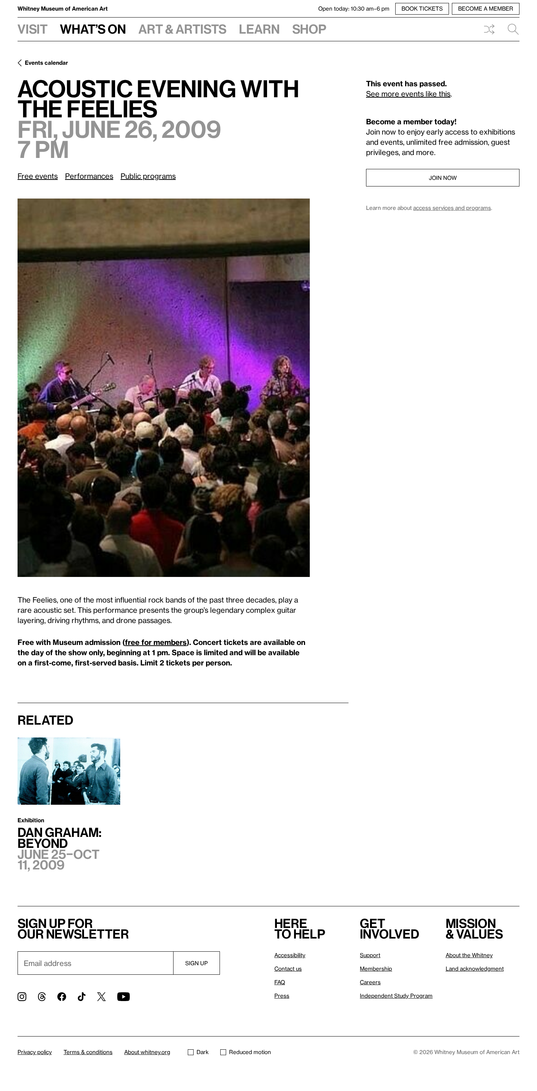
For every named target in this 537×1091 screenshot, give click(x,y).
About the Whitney (469, 955)
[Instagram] (22, 996)
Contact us (288, 968)
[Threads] (42, 996)
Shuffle (489, 29)
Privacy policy (35, 1052)
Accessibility (289, 955)
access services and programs (452, 207)
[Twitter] (101, 996)
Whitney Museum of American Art (63, 8)
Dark (203, 1052)
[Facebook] (62, 996)
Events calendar (46, 62)
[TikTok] (81, 996)
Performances (89, 175)
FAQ (279, 982)
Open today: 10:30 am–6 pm (353, 8)
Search (510, 29)
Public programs (148, 175)
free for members (156, 642)
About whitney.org (147, 1052)
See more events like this (408, 93)
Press (281, 995)
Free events (38, 175)
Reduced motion (250, 1052)
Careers (370, 982)
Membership (376, 968)
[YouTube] (123, 996)
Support (370, 955)
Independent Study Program (396, 995)
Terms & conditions (88, 1052)
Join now (443, 177)
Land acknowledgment (475, 968)
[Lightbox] (164, 388)
